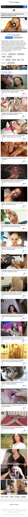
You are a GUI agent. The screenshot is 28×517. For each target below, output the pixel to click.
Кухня (11, 496)
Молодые (9, 56)
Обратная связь (14, 504)
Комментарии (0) (18, 37)
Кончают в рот (12, 54)
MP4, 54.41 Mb (11, 62)
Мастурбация (21, 54)
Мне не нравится (10, 35)
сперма (14, 59)
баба (19, 59)
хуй (22, 59)
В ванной (24, 496)
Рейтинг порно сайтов (8, 514)
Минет (3, 56)
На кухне (17, 496)
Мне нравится (8, 35)
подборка (8, 59)
